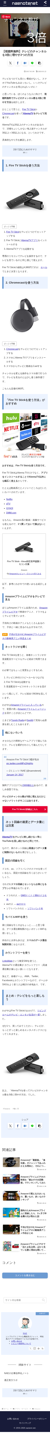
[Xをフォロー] (30, 1348)
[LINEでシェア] (32, 63)
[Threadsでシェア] (19, 992)
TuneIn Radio (17, 720)
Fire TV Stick (28, 109)
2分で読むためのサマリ (25, 149)
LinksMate (7, 961)
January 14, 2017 (14, 775)
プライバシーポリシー (37, 1419)
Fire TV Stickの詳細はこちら (25, 809)
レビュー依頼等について (21, 1344)
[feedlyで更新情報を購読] (38, 1348)
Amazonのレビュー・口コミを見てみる (25, 574)
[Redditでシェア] (30, 992)
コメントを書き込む (25, 1275)
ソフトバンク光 (35, 908)
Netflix (9, 499)
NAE (25, 1333)
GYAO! (9, 508)
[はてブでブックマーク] (25, 63)
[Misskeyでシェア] (41, 984)
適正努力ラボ (11, 1380)
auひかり (21, 904)
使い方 (16, 1109)
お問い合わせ (16, 1341)
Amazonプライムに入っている (26, 705)
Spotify (30, 720)
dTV (8, 504)
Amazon (7, 1109)
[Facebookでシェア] (18, 63)
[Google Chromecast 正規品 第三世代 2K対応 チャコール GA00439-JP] (25, 315)
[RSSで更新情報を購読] (42, 1348)
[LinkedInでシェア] (30, 999)
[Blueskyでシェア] (30, 984)
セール (44, 267)
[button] (39, 63)
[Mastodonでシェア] (19, 984)
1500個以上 (28, 785)
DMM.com (11, 513)
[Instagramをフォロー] (34, 1348)
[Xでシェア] (10, 63)
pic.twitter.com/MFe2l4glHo (19, 763)
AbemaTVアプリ (29, 240)
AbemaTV (28, 113)
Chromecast (8, 113)
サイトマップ (25, 1423)
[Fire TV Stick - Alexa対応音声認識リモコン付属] (25, 198)
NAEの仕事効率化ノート (16, 1373)
